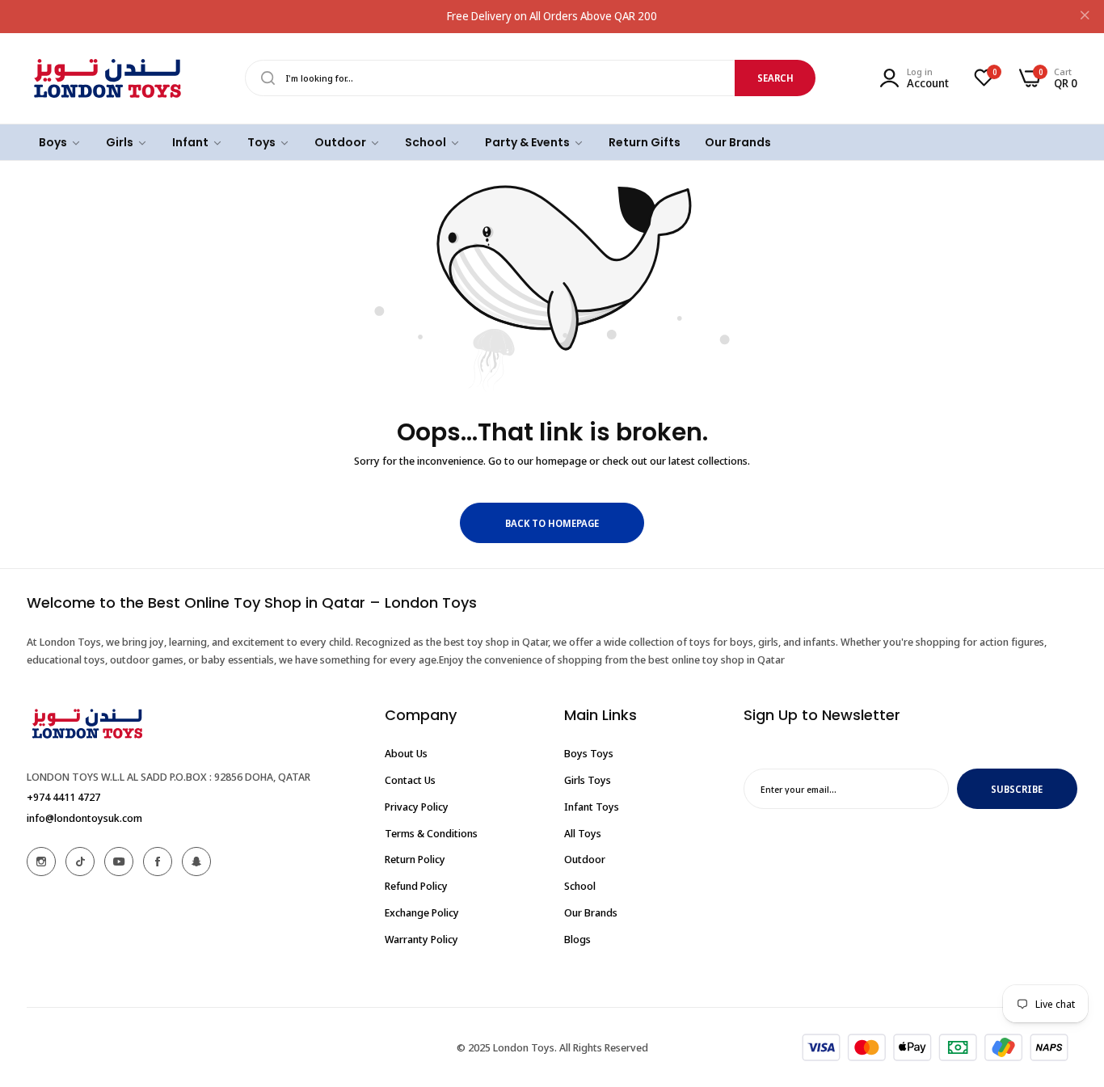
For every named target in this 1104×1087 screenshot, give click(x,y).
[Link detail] (41, 861)
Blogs (577, 938)
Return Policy (415, 859)
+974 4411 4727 (63, 796)
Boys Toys (588, 753)
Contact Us (410, 780)
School (580, 885)
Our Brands (590, 911)
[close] (1084, 17)
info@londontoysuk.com (84, 817)
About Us (406, 753)
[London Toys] (107, 78)
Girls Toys (587, 780)
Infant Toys (591, 805)
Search (775, 78)
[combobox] (530, 78)
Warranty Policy (421, 938)
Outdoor (584, 859)
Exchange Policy (422, 911)
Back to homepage (552, 523)
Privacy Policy (417, 805)
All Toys (582, 832)
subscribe (1017, 788)
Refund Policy (416, 885)
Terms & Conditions (431, 832)
